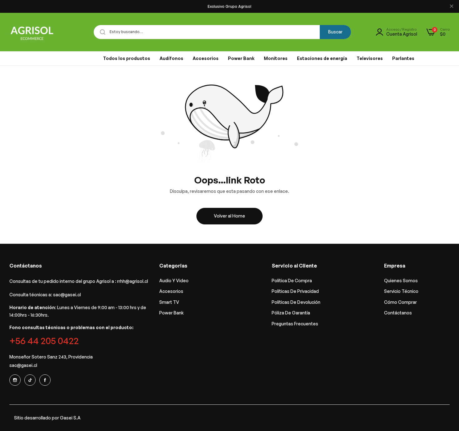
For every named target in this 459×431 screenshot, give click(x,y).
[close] (451, 7)
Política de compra (292, 280)
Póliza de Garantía (291, 312)
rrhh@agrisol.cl (132, 281)
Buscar (335, 31)
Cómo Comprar (400, 302)
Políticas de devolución (296, 302)
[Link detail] (15, 380)
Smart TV (169, 302)
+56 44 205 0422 (44, 340)
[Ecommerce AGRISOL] (32, 32)
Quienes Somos (401, 280)
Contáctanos (398, 312)
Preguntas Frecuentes (295, 323)
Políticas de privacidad (295, 291)
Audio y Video (174, 280)
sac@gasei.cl (67, 294)
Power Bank (171, 312)
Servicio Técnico (401, 291)
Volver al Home (229, 215)
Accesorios (171, 291)
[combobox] (222, 32)
